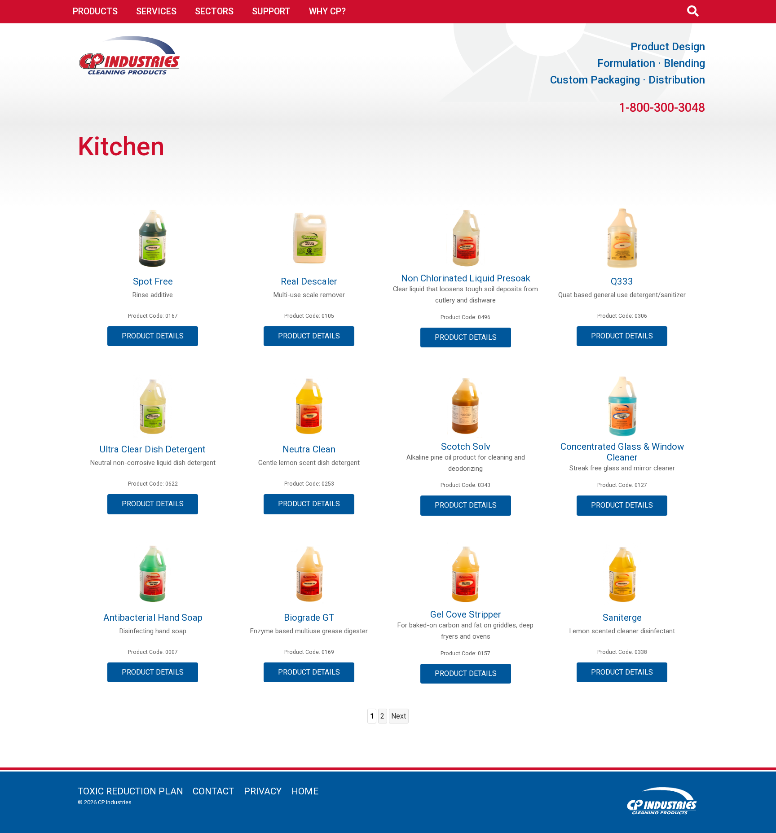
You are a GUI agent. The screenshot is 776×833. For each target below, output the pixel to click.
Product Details (153, 336)
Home (304, 791)
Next (398, 716)
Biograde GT (309, 617)
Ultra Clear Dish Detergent (153, 449)
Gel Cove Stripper (465, 614)
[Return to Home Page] (130, 71)
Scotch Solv (465, 446)
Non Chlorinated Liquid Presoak (465, 278)
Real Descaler (309, 281)
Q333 (622, 281)
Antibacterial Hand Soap (153, 617)
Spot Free (153, 281)
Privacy (263, 791)
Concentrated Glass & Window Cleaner (622, 452)
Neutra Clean (308, 449)
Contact (213, 791)
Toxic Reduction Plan (130, 791)
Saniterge (622, 617)
